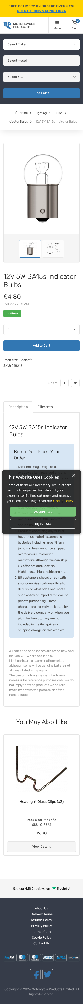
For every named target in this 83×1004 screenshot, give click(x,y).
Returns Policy (41, 920)
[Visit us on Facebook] (35, 974)
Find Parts (41, 93)
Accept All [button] (43, 512)
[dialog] (41, 502)
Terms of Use (41, 932)
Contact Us (41, 943)
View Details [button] (41, 847)
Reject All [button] (43, 524)
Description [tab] (18, 407)
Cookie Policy (41, 938)
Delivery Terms (42, 914)
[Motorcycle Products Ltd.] (19, 25)
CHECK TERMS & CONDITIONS (41, 11)
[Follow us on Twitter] (47, 974)
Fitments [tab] (45, 407)
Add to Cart (41, 346)
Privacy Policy (41, 926)
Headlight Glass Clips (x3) (42, 801)
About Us (41, 908)
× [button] (73, 475)
